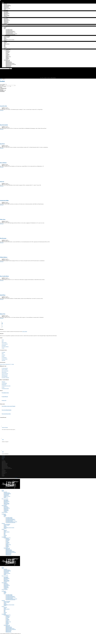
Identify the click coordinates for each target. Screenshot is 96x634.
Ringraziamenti (8, 56)
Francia (3, 356)
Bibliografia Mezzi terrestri (10, 63)
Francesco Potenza (5, 427)
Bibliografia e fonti (7, 625)
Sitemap (7, 57)
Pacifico (5, 40)
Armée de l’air (6, 7)
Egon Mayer (2, 143)
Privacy (7, 53)
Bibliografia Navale (9, 62)
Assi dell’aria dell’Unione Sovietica (11, 33)
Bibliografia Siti (8, 631)
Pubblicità (7, 58)
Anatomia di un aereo (5, 388)
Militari (5, 26)
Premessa (7, 50)
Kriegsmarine (6, 11)
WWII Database (4, 383)
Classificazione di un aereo (6, 385)
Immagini (5, 42)
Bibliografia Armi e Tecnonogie (11, 64)
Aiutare (7, 55)
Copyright (7, 52)
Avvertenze (4, 461)
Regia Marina (6, 12)
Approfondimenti (6, 43)
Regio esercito (6, 19)
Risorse (3, 41)
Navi (3, 10)
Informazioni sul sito (7, 49)
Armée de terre (6, 21)
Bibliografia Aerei (9, 61)
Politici (5, 27)
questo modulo (24, 331)
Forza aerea (2, 86)
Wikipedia (3, 381)
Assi (4, 28)
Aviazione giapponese (7, 5)
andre (3, 439)
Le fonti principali (5, 368)
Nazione (1, 84)
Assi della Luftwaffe (9, 29)
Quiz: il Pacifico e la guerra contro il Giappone (8, 406)
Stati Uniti (3, 360)
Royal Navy (6, 14)
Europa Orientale (6, 602)
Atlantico (5, 38)
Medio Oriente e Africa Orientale (9, 39)
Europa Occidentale (7, 36)
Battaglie (3, 35)
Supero (16, 477)
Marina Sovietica (6, 15)
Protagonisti (4, 345)
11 (2, 326)
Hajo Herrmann (3, 238)
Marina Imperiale (6, 13)
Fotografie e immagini (5, 377)
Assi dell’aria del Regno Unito (10, 597)
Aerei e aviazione (4, 369)
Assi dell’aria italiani (9, 30)
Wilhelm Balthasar (3, 257)
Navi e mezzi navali (5, 370)
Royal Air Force (6, 6)
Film (4, 45)
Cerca (11, 68)
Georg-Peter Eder (3, 105)
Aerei (3, 339)
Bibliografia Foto (8, 66)
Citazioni (5, 47)
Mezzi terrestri (4, 17)
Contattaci (3, 460)
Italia (3, 353)
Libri (5, 44)
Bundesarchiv (4, 384)
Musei (5, 608)
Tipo (0, 85)
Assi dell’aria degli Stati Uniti (10, 34)
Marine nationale (6, 580)
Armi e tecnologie (5, 24)
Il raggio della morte (5, 396)
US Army (5, 23)
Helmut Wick (2, 313)
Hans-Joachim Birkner (4, 276)
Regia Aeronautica (7, 4)
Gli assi (3, 387)
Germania (3, 352)
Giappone (3, 354)
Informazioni (8, 51)
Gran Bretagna (4, 357)
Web (4, 46)
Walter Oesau (2, 219)
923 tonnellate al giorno (5, 392)
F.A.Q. (3, 474)
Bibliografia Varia (9, 65)
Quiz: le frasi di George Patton (6, 413)
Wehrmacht (6, 18)
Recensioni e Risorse (5, 346)
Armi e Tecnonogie (5, 373)
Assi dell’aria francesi (9, 32)
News (5, 48)
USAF (5, 574)
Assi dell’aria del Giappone (10, 31)
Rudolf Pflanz (2, 295)
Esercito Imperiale (7, 585)
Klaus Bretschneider (4, 124)
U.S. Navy (5, 16)
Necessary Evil (4, 400)
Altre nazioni (6, 9)
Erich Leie (2, 181)
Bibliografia (8, 60)
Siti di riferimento (4, 376)
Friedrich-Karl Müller (4, 200)
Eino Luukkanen (3, 162)
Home (3, 2)
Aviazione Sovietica (7, 8)
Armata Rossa (6, 22)
